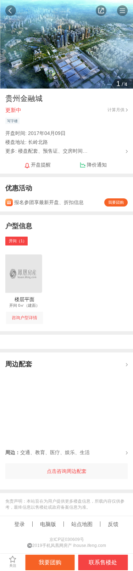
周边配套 (18, 364)
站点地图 (82, 524)
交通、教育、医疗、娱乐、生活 (47, 452)
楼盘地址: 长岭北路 (26, 142)
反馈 (113, 524)
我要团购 (116, 202)
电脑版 (48, 524)
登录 (19, 524)
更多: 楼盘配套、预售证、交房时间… (46, 150)
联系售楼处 (103, 562)
